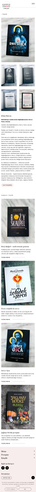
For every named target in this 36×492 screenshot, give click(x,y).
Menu (3, 451)
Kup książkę (7, 185)
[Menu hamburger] (33, 3)
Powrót (5, 14)
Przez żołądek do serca (10, 309)
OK (25, 489)
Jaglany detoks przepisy (10, 433)
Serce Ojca (5, 371)
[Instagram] (7, 468)
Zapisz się (6, 478)
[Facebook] (3, 468)
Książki (4, 458)
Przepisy (5, 455)
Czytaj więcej (5, 257)
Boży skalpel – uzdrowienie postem (15, 247)
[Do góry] (33, 477)
